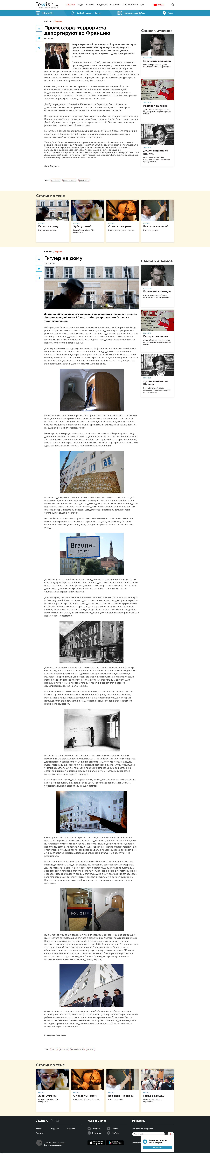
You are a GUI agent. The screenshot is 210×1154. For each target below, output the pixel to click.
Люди (80, 5)
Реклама (39, 1133)
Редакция (70, 1129)
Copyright (55, 1129)
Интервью (115, 5)
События (70, 5)
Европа (58, 21)
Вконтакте (96, 1133)
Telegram (96, 1129)
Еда (142, 5)
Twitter (115, 1129)
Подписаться (157, 1147)
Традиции (102, 5)
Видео (161, 5)
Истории (90, 5)
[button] (39, 29)
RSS (57, 1121)
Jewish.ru (42, 1121)
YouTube (115, 1133)
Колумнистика (130, 5)
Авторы (39, 1129)
